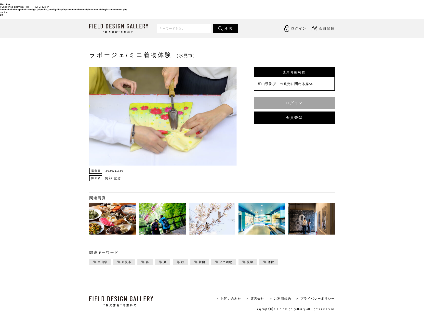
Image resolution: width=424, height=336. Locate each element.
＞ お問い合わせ (228, 298)
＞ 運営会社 (255, 298)
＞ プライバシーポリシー (315, 298)
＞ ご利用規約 (280, 298)
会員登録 (294, 117)
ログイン (294, 103)
